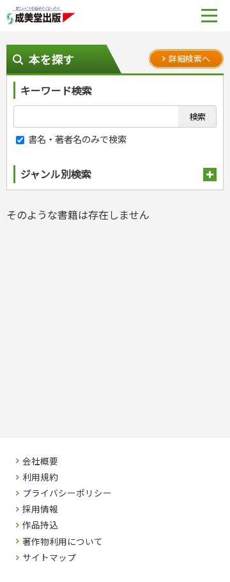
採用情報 (40, 509)
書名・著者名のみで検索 (76, 139)
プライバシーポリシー (67, 493)
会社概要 (40, 461)
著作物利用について (62, 541)
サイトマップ (49, 557)
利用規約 (40, 477)
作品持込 (40, 525)
